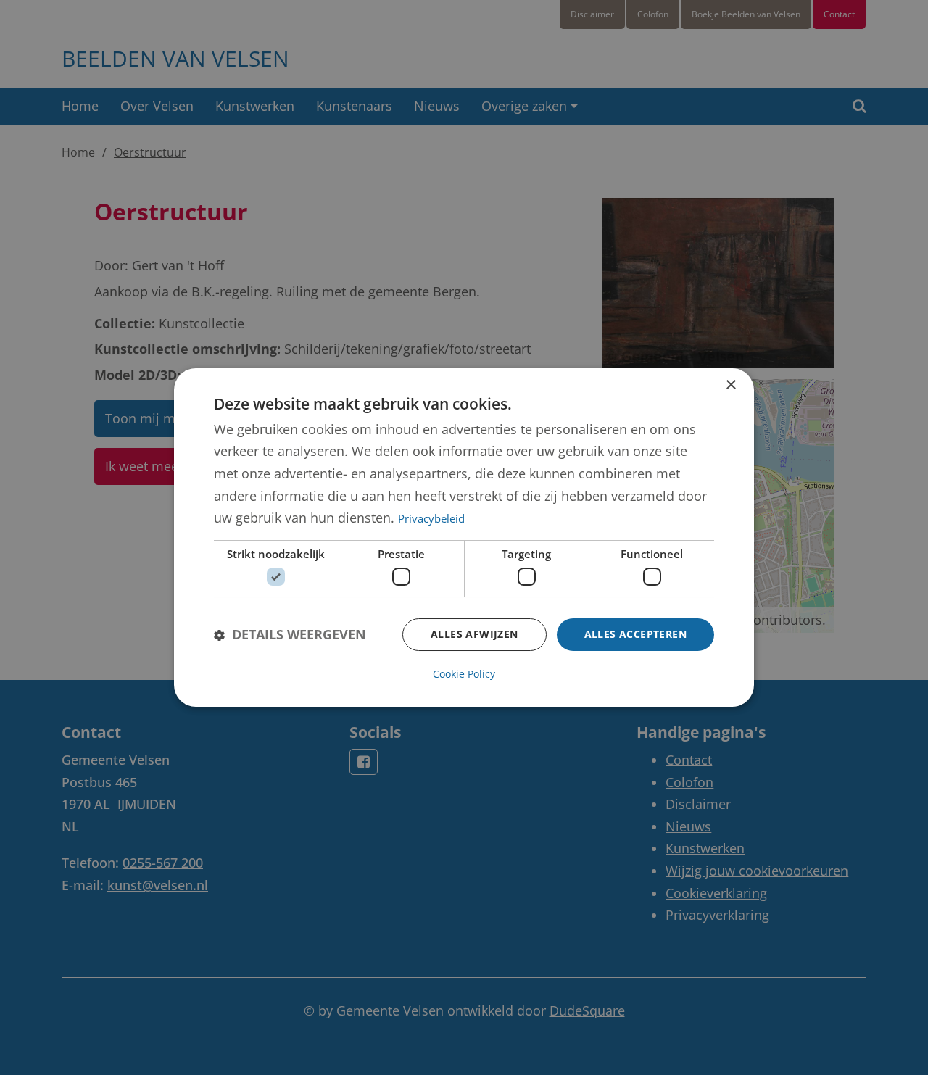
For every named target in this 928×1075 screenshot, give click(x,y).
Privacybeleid (431, 518)
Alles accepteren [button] (635, 634)
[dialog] (464, 537)
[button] (290, 634)
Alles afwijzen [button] (474, 634)
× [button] (730, 385)
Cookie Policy (464, 674)
